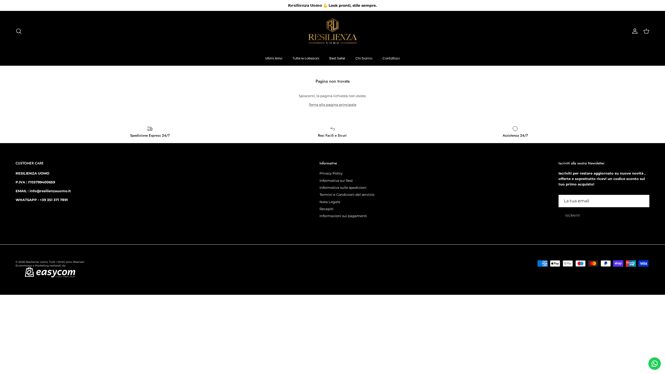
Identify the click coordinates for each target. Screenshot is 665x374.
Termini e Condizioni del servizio (347, 194)
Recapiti (327, 209)
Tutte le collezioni (305, 58)
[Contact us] (654, 363)
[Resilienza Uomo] (333, 31)
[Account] (634, 31)
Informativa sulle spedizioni (343, 187)
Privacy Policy (331, 173)
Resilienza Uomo (37, 262)
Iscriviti (572, 215)
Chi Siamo (363, 58)
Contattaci (391, 58)
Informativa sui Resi (336, 180)
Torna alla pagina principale (332, 105)
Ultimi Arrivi (273, 58)
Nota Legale (330, 202)
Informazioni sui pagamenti (343, 216)
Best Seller (337, 58)
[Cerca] (19, 31)
